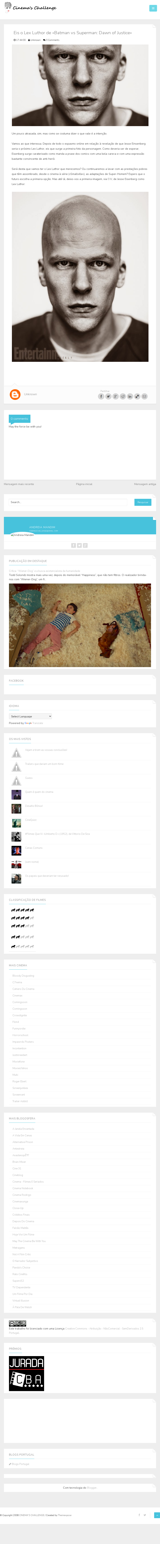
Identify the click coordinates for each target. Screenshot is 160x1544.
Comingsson (19, 1009)
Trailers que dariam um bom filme (44, 764)
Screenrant (18, 1095)
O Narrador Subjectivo (25, 1261)
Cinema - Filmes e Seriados (28, 1182)
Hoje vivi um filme (23, 1234)
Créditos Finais (21, 1215)
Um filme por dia (22, 1294)
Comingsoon (19, 1002)
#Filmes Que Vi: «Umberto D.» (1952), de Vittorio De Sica (57, 834)
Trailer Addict (20, 1101)
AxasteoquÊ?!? (20, 1155)
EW (110, 179)
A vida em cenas (22, 1135)
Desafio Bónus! (34, 806)
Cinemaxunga (20, 1201)
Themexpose (64, 1515)
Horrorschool (20, 1035)
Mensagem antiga (145, 484)
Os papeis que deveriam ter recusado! (47, 876)
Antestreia (18, 1149)
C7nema (17, 982)
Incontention (19, 1048)
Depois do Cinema (23, 1221)
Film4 (15, 1022)
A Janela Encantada (23, 1129)
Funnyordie (18, 1028)
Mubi (15, 1075)
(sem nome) (32, 862)
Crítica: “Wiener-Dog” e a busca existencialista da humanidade (44, 571)
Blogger (92, 1488)
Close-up (18, 1208)
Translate (37, 723)
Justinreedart (19, 1055)
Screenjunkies (20, 1088)
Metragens (18, 1248)
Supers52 (18, 1281)
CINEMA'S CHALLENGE (32, 1515)
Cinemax (17, 995)
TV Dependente (21, 1287)
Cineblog (17, 1175)
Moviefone (18, 1061)
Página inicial (84, 484)
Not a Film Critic (21, 1254)
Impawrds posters (23, 1042)
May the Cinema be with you (29, 1241)
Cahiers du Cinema (23, 989)
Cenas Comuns (34, 848)
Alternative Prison (22, 1142)
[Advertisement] (28, 1420)
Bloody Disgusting (23, 976)
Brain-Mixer (19, 1162)
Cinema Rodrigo (21, 1195)
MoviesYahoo (20, 1068)
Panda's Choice (21, 1267)
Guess (29, 778)
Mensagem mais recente (19, 484)
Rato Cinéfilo (19, 1274)
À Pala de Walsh (22, 1307)
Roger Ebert (19, 1081)
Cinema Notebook (22, 1188)
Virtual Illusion (20, 1300)
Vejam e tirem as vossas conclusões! (46, 750)
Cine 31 (16, 1168)
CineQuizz (30, 820)
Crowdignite (19, 1015)
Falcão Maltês (20, 1228)
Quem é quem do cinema (39, 792)
